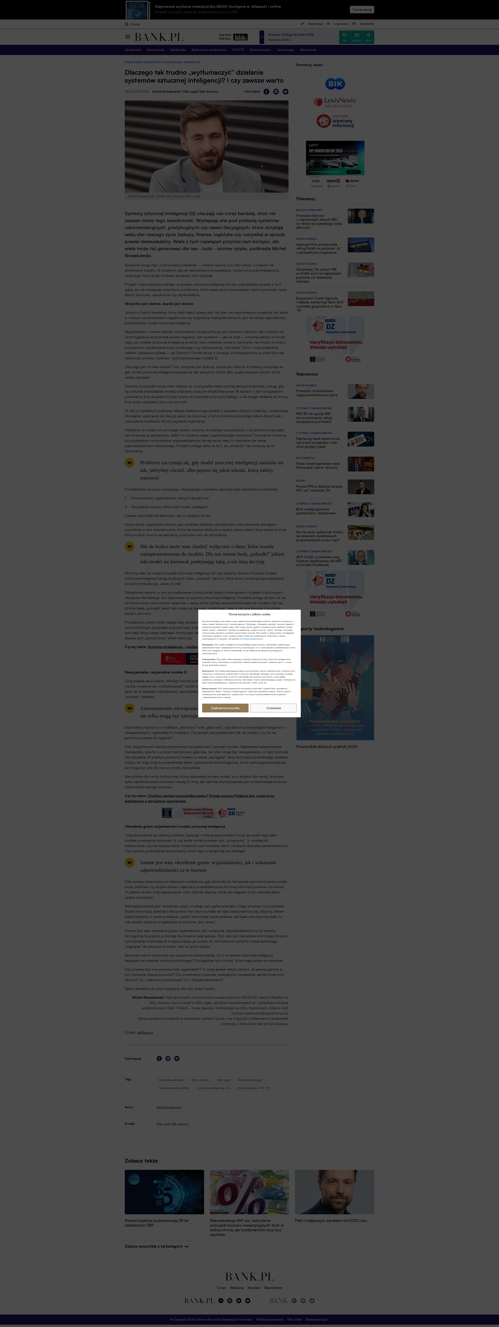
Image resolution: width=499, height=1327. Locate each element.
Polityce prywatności (252, 639)
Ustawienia (273, 708)
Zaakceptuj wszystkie (225, 708)
